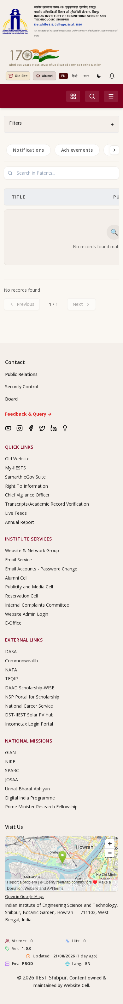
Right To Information (26, 486)
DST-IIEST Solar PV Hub (29, 715)
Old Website (17, 459)
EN (63, 76)
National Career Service (29, 706)
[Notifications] (112, 75)
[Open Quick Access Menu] (73, 96)
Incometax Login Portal (29, 724)
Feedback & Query (28, 414)
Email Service (18, 560)
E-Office (13, 623)
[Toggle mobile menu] (111, 96)
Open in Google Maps (24, 896)
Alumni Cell (16, 578)
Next (78, 304)
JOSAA (11, 779)
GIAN (10, 752)
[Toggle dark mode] (99, 76)
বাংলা (86, 76)
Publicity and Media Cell (29, 587)
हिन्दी (74, 76)
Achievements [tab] (77, 150)
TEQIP (11, 678)
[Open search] (92, 96)
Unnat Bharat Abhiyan (27, 789)
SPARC (12, 770)
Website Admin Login (26, 614)
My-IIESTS (15, 468)
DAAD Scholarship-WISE (29, 688)
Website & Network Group (32, 550)
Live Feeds (16, 513)
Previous (25, 304)
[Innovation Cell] (65, 428)
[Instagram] (19, 428)
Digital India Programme (30, 798)
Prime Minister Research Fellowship (41, 807)
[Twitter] (42, 428)
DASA (11, 651)
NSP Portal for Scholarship (32, 697)
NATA (11, 670)
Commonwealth (21, 661)
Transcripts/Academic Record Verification (47, 504)
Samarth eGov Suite (25, 477)
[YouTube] (8, 428)
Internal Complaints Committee (37, 605)
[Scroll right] (114, 150)
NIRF (10, 762)
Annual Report (19, 522)
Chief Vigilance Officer (27, 495)
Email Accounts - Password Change (41, 569)
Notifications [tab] (28, 150)
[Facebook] (31, 428)
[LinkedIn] (53, 428)
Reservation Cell (21, 596)
